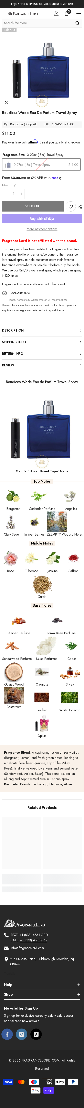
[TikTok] (36, 1034)
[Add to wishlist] (71, 206)
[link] (21, 881)
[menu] (78, 13)
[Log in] (56, 13)
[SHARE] (79, 207)
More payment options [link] (42, 229)
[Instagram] (21, 1034)
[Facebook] (7, 1034)
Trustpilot (10, 973)
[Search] (77, 23)
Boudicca (16, 124)
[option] (42, 4)
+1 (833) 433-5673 (33, 940)
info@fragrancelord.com (27, 948)
